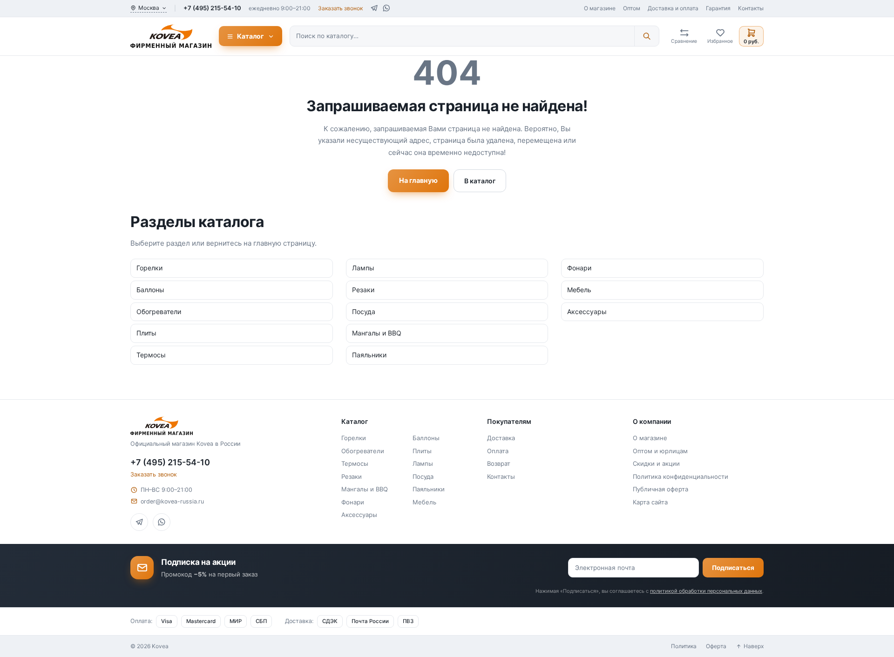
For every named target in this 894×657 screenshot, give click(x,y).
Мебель (424, 502)
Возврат (498, 463)
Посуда (423, 476)
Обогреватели (362, 451)
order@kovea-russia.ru (172, 501)
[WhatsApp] (386, 8)
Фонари (352, 502)
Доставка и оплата (673, 8)
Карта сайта (650, 502)
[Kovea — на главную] (170, 36)
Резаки (351, 476)
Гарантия (718, 8)
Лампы (423, 463)
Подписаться (733, 567)
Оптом (631, 8)
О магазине (600, 8)
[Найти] (646, 36)
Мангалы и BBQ (364, 489)
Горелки (353, 438)
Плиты (422, 451)
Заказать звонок (340, 8)
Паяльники (429, 489)
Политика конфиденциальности (680, 476)
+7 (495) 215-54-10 (212, 8)
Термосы (354, 463)
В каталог (479, 181)
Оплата (497, 451)
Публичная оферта (660, 489)
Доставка (501, 438)
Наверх (754, 646)
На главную (418, 180)
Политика (684, 646)
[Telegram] (374, 8)
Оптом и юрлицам (660, 451)
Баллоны (426, 438)
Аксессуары (359, 514)
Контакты (751, 8)
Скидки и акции (656, 463)
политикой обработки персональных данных (706, 591)
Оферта (716, 646)
